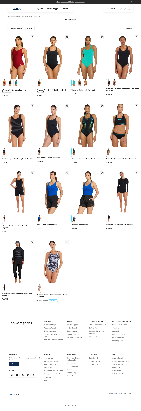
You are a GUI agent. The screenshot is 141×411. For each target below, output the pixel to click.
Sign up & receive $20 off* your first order (70, 1)
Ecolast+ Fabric (95, 364)
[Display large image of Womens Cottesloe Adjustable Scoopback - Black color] (10, 82)
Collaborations (72, 366)
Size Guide (48, 367)
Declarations (116, 371)
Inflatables (115, 328)
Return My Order (50, 364)
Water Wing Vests (118, 337)
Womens (25, 16)
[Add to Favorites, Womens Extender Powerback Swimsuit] (102, 106)
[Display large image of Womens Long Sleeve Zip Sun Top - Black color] (108, 218)
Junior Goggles (72, 328)
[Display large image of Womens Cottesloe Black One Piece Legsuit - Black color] (4, 218)
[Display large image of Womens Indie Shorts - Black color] (73, 218)
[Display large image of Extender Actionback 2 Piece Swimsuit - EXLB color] (108, 151)
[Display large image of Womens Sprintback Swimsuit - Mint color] (73, 82)
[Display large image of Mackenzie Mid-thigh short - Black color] (39, 218)
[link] (11, 375)
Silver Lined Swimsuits (97, 325)
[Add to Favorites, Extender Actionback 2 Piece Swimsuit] (136, 106)
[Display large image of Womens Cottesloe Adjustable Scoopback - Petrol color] (15, 82)
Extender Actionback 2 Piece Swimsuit (121, 159)
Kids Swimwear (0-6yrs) (53, 339)
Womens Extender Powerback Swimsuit (87, 159)
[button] (132, 2)
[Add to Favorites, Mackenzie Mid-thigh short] (67, 173)
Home (10, 16)
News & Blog (71, 373)
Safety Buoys (94, 328)
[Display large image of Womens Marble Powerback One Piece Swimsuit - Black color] (39, 287)
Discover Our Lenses (74, 337)
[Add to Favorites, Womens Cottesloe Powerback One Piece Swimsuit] (136, 37)
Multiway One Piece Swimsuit (48, 157)
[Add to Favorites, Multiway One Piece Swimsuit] (67, 106)
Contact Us (48, 358)
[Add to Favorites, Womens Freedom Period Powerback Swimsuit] (67, 37)
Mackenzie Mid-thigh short (47, 224)
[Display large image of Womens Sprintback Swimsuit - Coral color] (85, 82)
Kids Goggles (72, 331)
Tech (30, 16)
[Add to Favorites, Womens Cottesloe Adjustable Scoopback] (32, 37)
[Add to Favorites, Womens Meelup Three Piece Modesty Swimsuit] (32, 242)
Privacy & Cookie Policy (120, 361)
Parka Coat (93, 336)
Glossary (47, 377)
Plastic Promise (95, 361)
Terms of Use (116, 367)
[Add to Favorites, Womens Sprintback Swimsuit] (102, 37)
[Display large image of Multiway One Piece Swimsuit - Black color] (39, 151)
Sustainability (94, 358)
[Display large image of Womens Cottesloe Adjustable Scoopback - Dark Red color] (4, 82)
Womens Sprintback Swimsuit (83, 90)
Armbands (115, 331)
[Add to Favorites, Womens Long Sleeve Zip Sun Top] (136, 173)
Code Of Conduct (118, 374)
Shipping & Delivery (51, 361)
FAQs (46, 380)
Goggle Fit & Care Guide (53, 371)
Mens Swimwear (50, 331)
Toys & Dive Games (118, 334)
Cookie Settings (117, 364)
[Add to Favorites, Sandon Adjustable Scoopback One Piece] (32, 106)
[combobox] (16, 28)
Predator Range (73, 334)
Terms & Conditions (118, 358)
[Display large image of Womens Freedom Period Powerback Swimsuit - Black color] (39, 82)
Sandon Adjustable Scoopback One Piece (18, 159)
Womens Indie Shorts (79, 224)
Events (69, 369)
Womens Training (51, 328)
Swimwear (16, 16)
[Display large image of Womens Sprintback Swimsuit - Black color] (79, 82)
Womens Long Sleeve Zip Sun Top (119, 224)
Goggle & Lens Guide (52, 374)
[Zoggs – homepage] (16, 9)
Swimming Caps (117, 340)
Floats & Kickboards (119, 325)
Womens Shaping (51, 325)
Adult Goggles (72, 325)
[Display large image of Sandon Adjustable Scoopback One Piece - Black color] (4, 151)
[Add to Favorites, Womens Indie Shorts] (102, 173)
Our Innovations (73, 363)
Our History (71, 376)
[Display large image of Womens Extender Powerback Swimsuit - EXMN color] (73, 151)
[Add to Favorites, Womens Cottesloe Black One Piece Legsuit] (32, 173)
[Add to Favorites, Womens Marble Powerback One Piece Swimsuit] (67, 242)
